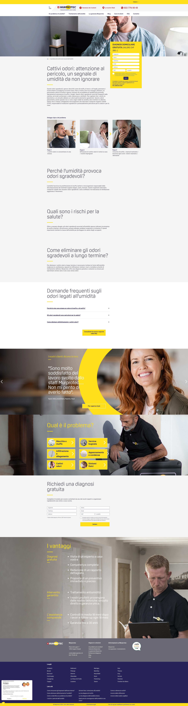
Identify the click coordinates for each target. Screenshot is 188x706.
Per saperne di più (117, 85)
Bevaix (49, 671)
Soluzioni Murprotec (94, 649)
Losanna (73, 681)
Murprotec (111, 647)
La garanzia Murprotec (96, 14)
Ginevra (72, 673)
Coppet (49, 681)
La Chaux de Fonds (76, 679)
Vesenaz (120, 679)
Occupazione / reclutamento (116, 649)
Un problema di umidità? (57, 14)
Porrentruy (97, 679)
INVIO (125, 78)
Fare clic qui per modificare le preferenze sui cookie (121, 704)
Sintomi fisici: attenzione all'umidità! (89, 690)
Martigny (96, 668)
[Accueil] (47, 59)
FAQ (128, 14)
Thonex (120, 671)
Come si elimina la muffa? (118, 690)
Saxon (96, 681)
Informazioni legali (91, 704)
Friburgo (72, 671)
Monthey (96, 671)
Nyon (95, 676)
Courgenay (50, 679)
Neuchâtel (97, 673)
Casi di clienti (118, 14)
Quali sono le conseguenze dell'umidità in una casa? (92, 699)
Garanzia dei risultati (89, 8)
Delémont (73, 668)
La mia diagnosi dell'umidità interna (89, 696)
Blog (109, 14)
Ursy (119, 673)
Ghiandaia (73, 676)
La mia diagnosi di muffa (86, 693)
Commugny (50, 676)
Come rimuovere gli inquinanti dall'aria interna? (60, 690)
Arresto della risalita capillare (119, 696)
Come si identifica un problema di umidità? (59, 696)
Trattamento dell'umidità (77, 14)
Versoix (120, 676)
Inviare (95, 524)
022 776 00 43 (131, 7)
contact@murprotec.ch (76, 653)
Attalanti (49, 668)
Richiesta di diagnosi (95, 653)
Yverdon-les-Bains (123, 681)
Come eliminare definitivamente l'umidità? (59, 693)
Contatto (136, 14)
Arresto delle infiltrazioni (117, 693)
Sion (119, 668)
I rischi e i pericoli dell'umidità (55, 698)
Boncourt (49, 673)
